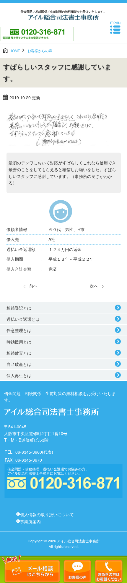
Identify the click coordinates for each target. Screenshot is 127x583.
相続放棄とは (18, 353)
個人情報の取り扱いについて (47, 514)
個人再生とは (18, 375)
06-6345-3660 (28, 452)
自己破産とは (18, 364)
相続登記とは (18, 308)
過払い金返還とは (23, 319)
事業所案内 (30, 521)
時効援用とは (18, 342)
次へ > (97, 286)
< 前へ (30, 286)
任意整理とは (18, 330)
